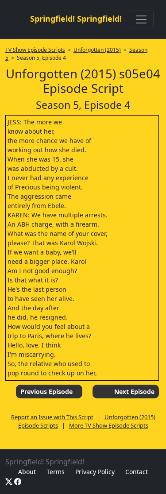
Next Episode (134, 391)
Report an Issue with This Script (52, 417)
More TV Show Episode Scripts (108, 425)
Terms (55, 471)
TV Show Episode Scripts (35, 50)
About (27, 471)
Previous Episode (46, 391)
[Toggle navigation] (141, 19)
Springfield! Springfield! (76, 18)
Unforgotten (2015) (97, 50)
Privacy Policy (95, 471)
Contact (136, 471)
